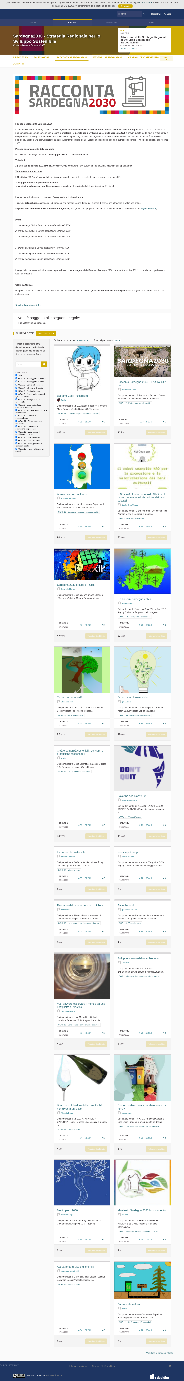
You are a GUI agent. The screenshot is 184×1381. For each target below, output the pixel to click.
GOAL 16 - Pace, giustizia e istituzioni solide (28, 444)
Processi (72, 22)
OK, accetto (126, 6)
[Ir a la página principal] (17, 14)
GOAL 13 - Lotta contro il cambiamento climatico (27, 433)
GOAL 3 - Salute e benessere (30, 385)
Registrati (156, 14)
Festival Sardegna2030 (107, 57)
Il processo (20, 57)
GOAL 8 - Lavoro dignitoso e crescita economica (29, 406)
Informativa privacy (78, 1366)
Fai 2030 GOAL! (42, 57)
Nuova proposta (45, 333)
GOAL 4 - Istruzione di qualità (30, 388)
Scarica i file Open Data (103, 1366)
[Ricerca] (144, 14)
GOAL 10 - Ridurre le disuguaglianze (25, 417)
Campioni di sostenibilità (143, 57)
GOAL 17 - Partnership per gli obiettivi (29, 450)
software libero (54, 1375)
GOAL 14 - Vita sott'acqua (29, 437)
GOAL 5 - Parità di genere (29, 391)
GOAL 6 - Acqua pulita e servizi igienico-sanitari (30, 395)
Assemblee (111, 22)
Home (33, 22)
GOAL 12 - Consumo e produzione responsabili (26, 427)
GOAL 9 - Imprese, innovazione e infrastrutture (31, 411)
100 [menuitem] (116, 340)
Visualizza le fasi (128, 48)
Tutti (20, 375)
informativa (145, 2)
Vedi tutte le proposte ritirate (159, 1353)
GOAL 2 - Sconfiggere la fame (31, 382)
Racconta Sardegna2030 (71, 57)
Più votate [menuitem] (81, 340)
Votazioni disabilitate (96, 433)
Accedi (167, 14)
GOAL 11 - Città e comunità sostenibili (28, 422)
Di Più (166, 57)
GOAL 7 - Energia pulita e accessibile (27, 400)
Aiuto (151, 22)
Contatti (18, 64)
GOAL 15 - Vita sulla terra (29, 440)
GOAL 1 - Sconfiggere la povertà (32, 378)
